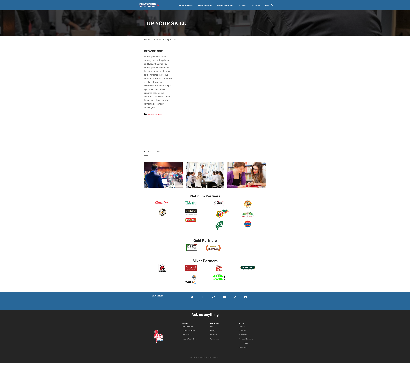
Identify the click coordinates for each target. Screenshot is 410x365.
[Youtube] (224, 297)
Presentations (155, 114)
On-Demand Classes (205, 5)
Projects (157, 39)
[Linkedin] (245, 297)
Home (147, 39)
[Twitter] (192, 297)
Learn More (256, 5)
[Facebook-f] (202, 297)
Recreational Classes (225, 5)
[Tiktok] (213, 297)
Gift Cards (242, 5)
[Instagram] (235, 297)
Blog (267, 5)
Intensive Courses (186, 5)
